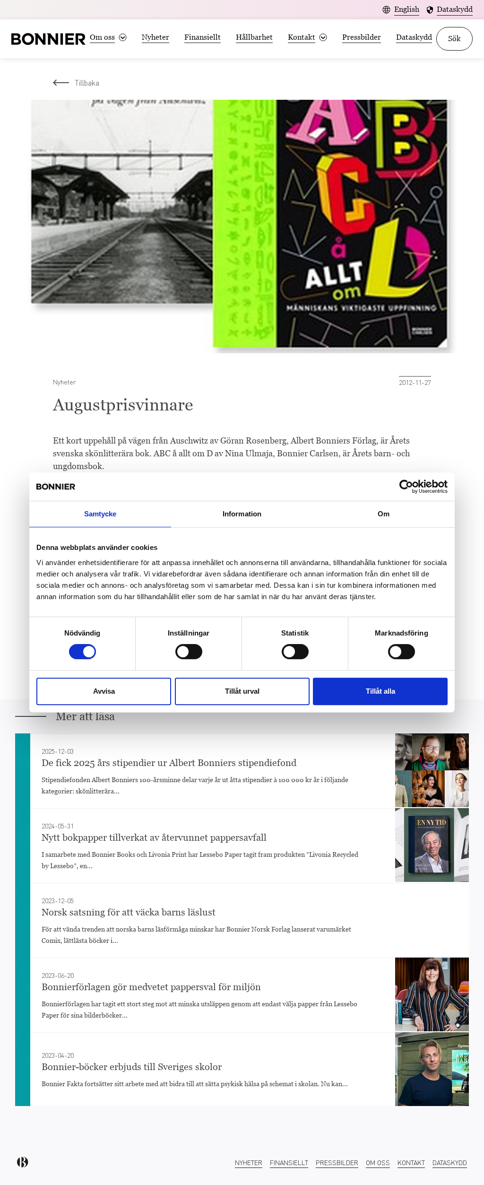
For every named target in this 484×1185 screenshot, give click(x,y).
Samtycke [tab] (100, 514)
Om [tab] (383, 514)
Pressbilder (361, 37)
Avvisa (104, 691)
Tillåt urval (242, 691)
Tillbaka (87, 82)
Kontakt (411, 1162)
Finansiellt (202, 37)
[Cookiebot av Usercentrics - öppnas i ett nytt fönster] (406, 486)
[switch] (188, 651)
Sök (454, 38)
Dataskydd (414, 37)
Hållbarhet (254, 37)
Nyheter (155, 37)
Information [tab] (242, 514)
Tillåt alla (380, 691)
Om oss (378, 1162)
